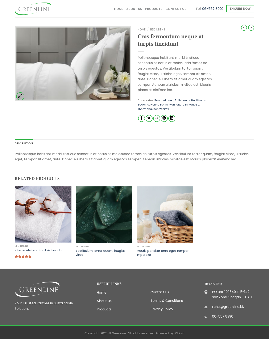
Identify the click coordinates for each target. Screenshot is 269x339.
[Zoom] (20, 96)
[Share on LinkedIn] (171, 118)
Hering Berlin (159, 104)
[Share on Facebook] (141, 118)
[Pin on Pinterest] (164, 118)
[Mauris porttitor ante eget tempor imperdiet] (165, 214)
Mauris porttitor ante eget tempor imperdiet (163, 253)
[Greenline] (33, 8)
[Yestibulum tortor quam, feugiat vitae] (104, 214)
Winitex (164, 109)
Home (118, 9)
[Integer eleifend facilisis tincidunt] (43, 214)
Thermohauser (148, 109)
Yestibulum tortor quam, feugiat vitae (100, 253)
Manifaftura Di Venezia (184, 104)
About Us (134, 9)
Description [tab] (24, 143)
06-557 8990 (212, 8)
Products (153, 9)
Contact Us (175, 9)
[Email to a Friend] (156, 118)
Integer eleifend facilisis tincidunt (40, 250)
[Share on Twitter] (149, 118)
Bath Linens (182, 100)
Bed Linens (157, 30)
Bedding (143, 104)
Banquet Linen (164, 100)
